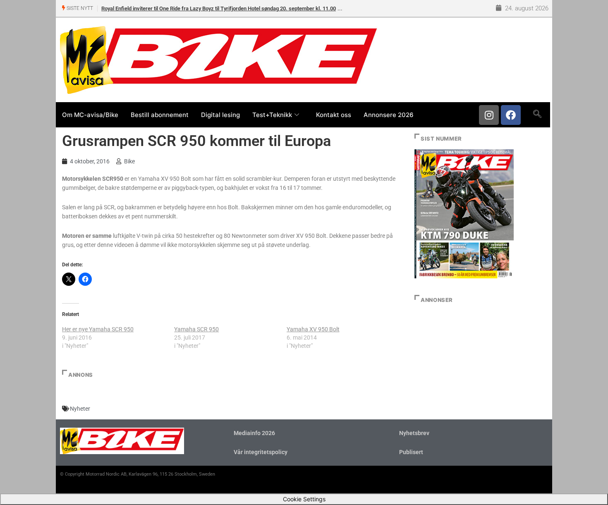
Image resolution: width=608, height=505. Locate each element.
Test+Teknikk (272, 115)
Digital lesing (220, 115)
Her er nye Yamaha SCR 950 (98, 329)
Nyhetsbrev (414, 433)
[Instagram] (489, 115)
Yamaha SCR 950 (196, 329)
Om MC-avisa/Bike (90, 115)
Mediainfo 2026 (254, 433)
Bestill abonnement (160, 115)
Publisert (411, 452)
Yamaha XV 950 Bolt (313, 329)
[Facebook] (511, 115)
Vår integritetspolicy (260, 452)
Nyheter (80, 408)
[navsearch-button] (537, 114)
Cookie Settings (304, 499)
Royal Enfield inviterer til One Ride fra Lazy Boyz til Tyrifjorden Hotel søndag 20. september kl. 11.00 (218, 8)
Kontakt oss (333, 115)
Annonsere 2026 (389, 115)
